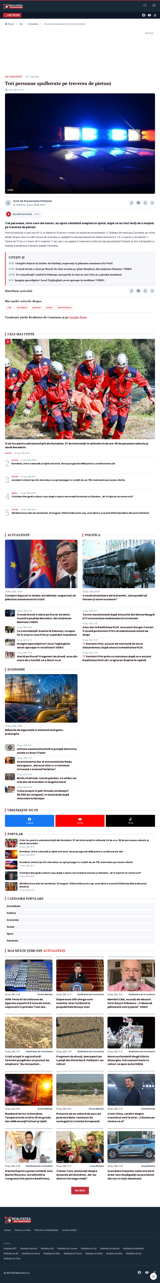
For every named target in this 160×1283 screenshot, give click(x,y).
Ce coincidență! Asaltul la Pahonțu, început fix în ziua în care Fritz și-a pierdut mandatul (69, 274)
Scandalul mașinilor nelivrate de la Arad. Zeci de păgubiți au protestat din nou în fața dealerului (131, 1174)
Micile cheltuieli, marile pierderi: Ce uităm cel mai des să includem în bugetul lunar (46, 780)
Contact (7, 1230)
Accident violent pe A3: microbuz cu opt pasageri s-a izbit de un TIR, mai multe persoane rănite (68, 480)
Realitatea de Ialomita (109, 1248)
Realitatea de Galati (93, 1253)
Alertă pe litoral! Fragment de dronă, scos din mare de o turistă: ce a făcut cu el (47, 658)
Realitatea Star (47, 1248)
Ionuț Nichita (148, 1108)
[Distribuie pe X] (152, 203)
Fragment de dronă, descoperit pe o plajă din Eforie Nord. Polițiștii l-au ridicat (80, 1060)
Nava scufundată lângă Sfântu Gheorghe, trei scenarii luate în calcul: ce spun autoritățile (128, 1060)
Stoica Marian (45, 994)
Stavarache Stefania (38, 201)
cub (9, 307)
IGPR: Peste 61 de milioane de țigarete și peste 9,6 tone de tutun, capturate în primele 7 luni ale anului (28, 1005)
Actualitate (33, 24)
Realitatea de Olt (11, 1253)
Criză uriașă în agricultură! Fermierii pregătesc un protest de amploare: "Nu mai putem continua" (27, 1062)
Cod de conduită (69, 1230)
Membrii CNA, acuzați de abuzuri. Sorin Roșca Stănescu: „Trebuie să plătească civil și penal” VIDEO (130, 1003)
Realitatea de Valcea (31, 1253)
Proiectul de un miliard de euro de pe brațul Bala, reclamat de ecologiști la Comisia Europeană (78, 1117)
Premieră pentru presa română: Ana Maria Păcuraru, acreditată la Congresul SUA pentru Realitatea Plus (28, 1176)
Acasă (11, 24)
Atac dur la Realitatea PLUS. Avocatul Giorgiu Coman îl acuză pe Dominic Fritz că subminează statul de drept (117, 631)
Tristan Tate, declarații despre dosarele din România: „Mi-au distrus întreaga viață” (76, 1174)
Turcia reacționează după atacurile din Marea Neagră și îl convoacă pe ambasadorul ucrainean (118, 616)
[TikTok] (155, 15)
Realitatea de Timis (12, 1258)
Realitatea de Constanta (91, 994)
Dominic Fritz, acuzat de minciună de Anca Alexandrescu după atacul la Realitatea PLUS (112, 645)
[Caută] (145, 6)
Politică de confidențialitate (46, 1230)
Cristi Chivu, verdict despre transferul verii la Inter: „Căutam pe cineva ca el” (131, 1117)
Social (8, 453)
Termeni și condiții (22, 1230)
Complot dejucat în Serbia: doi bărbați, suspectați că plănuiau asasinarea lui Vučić (64, 263)
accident (22, 307)
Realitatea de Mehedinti (133, 1248)
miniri (49, 307)
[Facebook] (144, 15)
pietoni (36, 307)
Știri (21, 24)
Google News (78, 317)
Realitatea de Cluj (88, 1248)
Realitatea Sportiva (28, 1248)
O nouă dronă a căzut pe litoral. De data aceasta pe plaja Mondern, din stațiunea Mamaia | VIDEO (74, 269)
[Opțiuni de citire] (153, 1276)
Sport (15, 493)
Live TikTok (13, 15)
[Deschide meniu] (154, 6)
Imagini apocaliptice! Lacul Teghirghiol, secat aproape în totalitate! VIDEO (59, 280)
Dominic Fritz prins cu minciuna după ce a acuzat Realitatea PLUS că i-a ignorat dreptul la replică (116, 658)
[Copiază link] (131, 203)
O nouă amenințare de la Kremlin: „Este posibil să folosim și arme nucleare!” (114, 597)
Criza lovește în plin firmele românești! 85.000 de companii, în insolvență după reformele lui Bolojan (43, 794)
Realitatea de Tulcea (73, 1253)
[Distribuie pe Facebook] (138, 203)
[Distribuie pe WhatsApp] (145, 203)
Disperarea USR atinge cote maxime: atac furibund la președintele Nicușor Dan (74, 1003)
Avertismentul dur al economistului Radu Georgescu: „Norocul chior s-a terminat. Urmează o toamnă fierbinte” (44, 765)
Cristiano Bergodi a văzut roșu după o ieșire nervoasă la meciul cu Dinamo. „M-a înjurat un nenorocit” (73, 496)
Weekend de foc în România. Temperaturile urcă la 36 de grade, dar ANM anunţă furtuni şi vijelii (28, 1117)
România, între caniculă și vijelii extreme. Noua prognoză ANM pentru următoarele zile (63, 463)
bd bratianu (65, 307)
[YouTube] (149, 15)
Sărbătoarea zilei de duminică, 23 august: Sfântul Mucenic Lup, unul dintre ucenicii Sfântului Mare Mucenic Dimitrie (80, 513)
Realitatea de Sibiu (52, 1253)
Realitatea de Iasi (133, 1253)
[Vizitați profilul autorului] (8, 203)
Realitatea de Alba (114, 1253)
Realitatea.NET (10, 1248)
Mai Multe (80, 1190)
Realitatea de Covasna (67, 1248)
